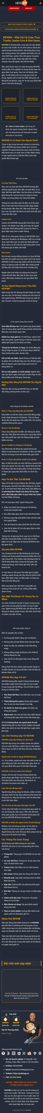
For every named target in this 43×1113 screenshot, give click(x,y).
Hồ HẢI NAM (15, 1077)
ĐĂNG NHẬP (14, 8)
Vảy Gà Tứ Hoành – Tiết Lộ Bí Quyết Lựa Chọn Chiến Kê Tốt (21, 993)
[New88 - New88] (21, 3)
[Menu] (3, 3)
